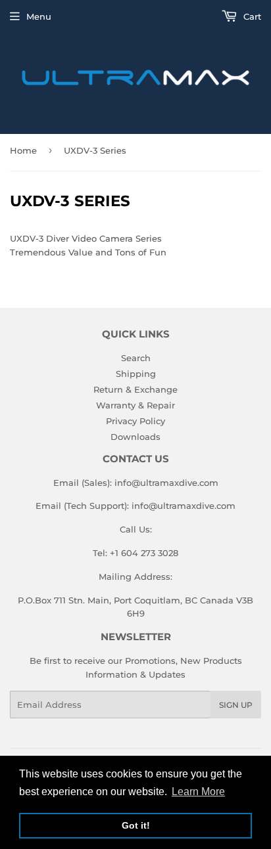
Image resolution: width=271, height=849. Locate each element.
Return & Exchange (135, 389)
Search (136, 358)
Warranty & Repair (135, 405)
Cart (251, 16)
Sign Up (236, 705)
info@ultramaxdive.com (166, 482)
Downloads (135, 436)
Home (23, 150)
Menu (38, 16)
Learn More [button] (198, 791)
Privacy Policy (135, 421)
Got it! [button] (136, 825)
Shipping (136, 373)
